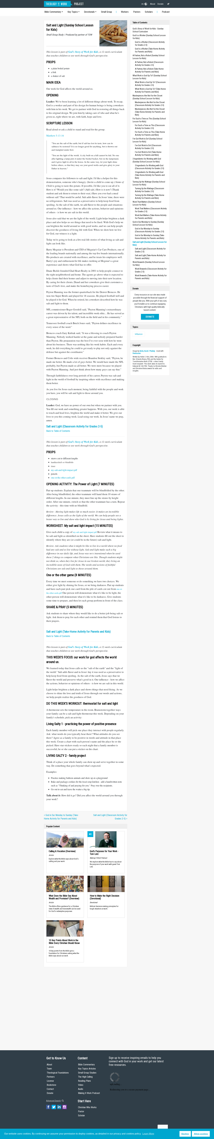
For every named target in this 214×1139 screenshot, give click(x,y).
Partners (51, 1076)
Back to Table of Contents (58, 431)
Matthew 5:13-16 (55, 135)
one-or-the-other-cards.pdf (63, 477)
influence (139, 334)
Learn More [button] (148, 1133)
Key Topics (73, 11)
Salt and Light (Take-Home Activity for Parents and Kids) (78, 631)
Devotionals (89, 11)
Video (80, 1085)
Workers (125, 11)
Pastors (136, 11)
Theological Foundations (58, 1072)
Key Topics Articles (87, 1068)
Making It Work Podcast (89, 1093)
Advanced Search (53, 1101)
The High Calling (85, 1076)
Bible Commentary (52, 11)
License (50, 1080)
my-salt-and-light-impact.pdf (64, 469)
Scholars (149, 11)
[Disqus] (85, 1005)
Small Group (106, 11)
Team (49, 1068)
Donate (160, 4)
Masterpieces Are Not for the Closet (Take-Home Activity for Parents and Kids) (150, 112)
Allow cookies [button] (201, 1134)
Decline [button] (185, 1134)
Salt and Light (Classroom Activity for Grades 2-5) (74, 426)
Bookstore (51, 1085)
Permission (137, 353)
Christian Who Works (87, 1107)
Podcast (166, 11)
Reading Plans (84, 1080)
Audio (80, 1089)
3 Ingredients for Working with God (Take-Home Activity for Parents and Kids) (150, 175)
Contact (50, 1089)
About (152, 4)
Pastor (81, 1111)
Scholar (81, 1115)
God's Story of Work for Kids (83, 52)
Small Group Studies (87, 1072)
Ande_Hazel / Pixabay (147, 351)
